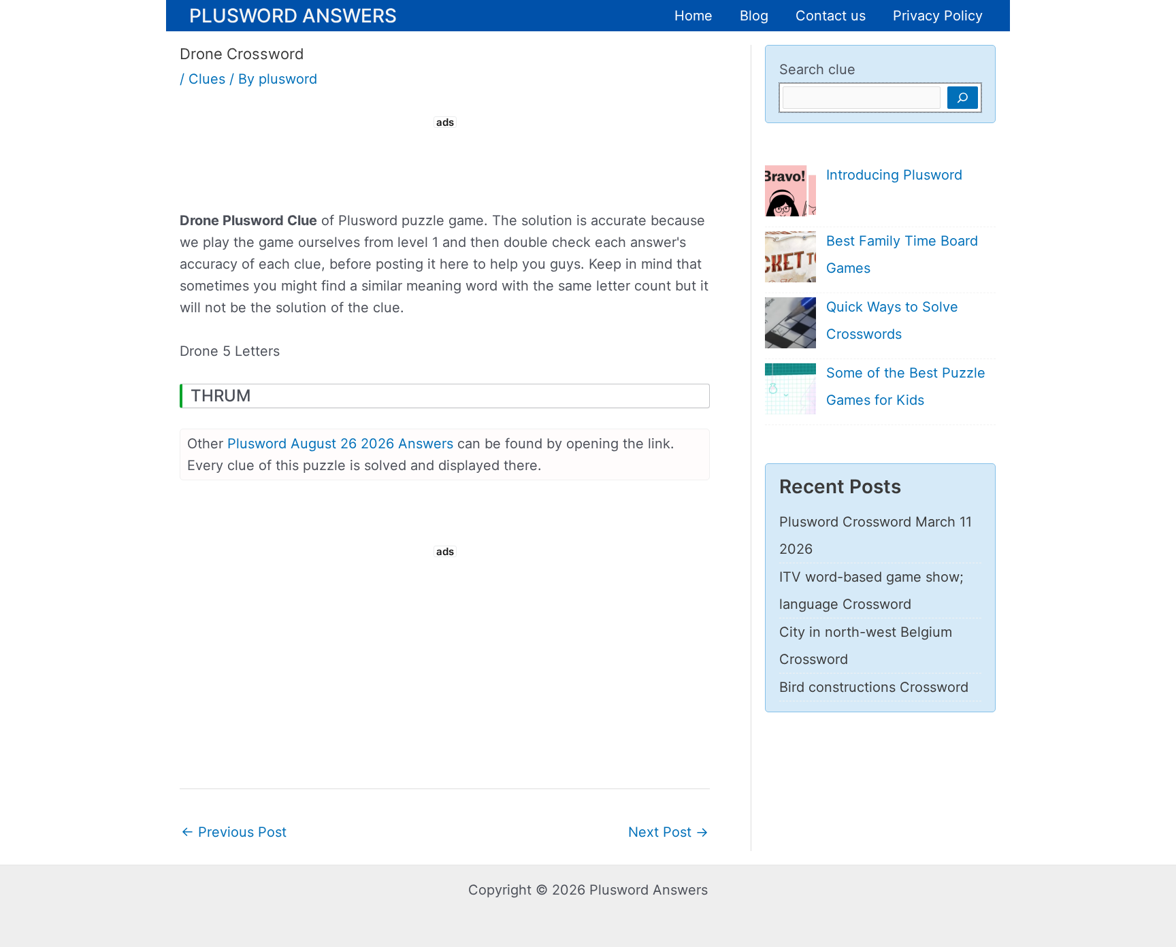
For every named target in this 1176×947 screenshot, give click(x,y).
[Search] (962, 97)
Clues (207, 79)
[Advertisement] (445, 162)
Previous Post (234, 832)
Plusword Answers (293, 15)
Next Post (668, 832)
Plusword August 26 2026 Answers (340, 443)
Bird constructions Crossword (873, 687)
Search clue (817, 69)
